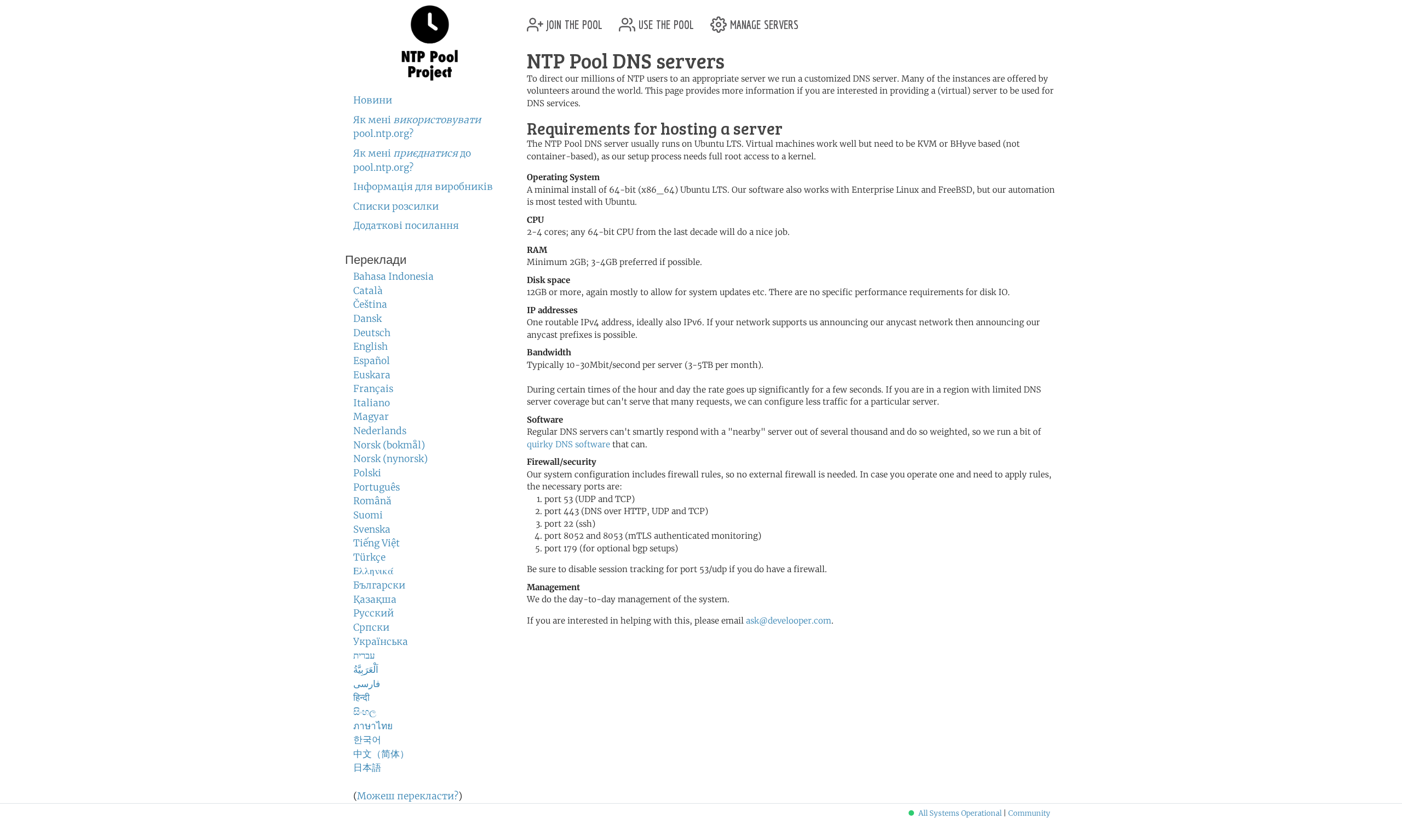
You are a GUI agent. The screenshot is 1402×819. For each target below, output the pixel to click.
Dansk (367, 319)
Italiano (371, 403)
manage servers (762, 20)
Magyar (371, 417)
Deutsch (371, 333)
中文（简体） (381, 754)
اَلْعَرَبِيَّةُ (365, 670)
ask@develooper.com (788, 620)
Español (371, 361)
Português (376, 487)
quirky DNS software (568, 444)
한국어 (367, 740)
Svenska (371, 529)
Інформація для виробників (423, 187)
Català (368, 291)
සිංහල (364, 712)
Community (1029, 813)
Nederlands (379, 431)
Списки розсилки (396, 206)
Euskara (371, 375)
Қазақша (375, 599)
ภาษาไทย (373, 726)
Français (373, 389)
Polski (367, 473)
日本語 (367, 768)
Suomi (368, 515)
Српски (371, 627)
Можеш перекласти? (407, 796)
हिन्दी (361, 697)
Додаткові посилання (406, 226)
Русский (373, 613)
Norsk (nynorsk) (390, 459)
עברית (364, 655)
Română (372, 501)
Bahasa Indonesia (393, 276)
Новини (372, 100)
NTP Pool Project (430, 43)
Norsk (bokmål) (389, 445)
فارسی (366, 684)
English (370, 347)
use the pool (664, 20)
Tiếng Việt (376, 543)
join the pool (572, 20)
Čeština (370, 304)
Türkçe (369, 557)
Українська (380, 642)
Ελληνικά (373, 571)
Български (379, 585)
